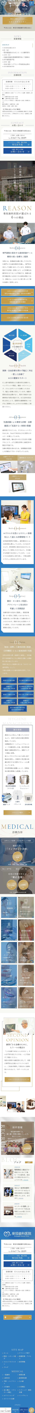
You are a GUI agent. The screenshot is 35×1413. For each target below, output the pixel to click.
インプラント (23, 1395)
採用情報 (22, 1362)
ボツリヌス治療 (9, 1399)
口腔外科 (7, 1378)
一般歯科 (7, 1374)
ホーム (6, 1353)
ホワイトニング (9, 1395)
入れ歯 (21, 1381)
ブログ (6, 1367)
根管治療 (22, 1374)
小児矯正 (22, 1386)
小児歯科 (7, 1386)
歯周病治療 (23, 1378)
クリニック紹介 (24, 1353)
